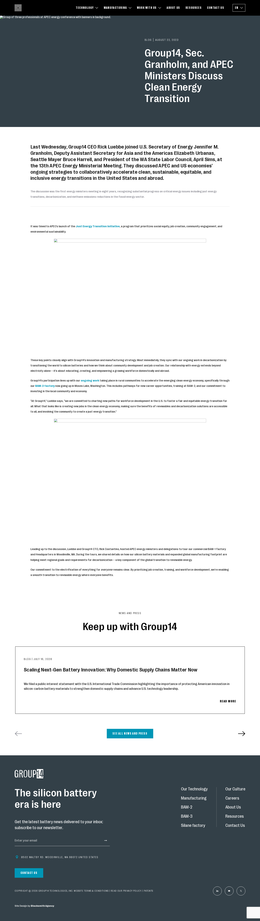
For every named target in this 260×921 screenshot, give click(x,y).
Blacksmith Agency (42, 905)
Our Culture (235, 789)
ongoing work (90, 380)
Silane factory (193, 825)
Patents (148, 891)
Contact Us (235, 825)
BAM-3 (186, 816)
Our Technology (194, 789)
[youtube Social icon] (229, 890)
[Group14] (18, 7)
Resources (234, 816)
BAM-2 (186, 807)
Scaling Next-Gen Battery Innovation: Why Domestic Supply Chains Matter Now (110, 669)
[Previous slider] (18, 733)
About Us (233, 807)
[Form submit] (104, 840)
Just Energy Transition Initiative (98, 226)
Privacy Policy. (132, 891)
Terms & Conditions (96, 891)
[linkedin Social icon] (217, 890)
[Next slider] (241, 733)
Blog (28, 659)
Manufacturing (194, 798)
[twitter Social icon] (241, 890)
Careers (232, 798)
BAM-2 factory (45, 385)
